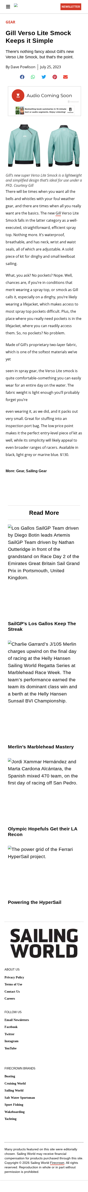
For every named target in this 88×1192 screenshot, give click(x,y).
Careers (10, 998)
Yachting (10, 1119)
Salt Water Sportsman (20, 1097)
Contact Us (12, 991)
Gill (58, 213)
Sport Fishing (14, 1104)
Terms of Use (13, 984)
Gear (10, 22)
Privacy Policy (14, 977)
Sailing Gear (36, 471)
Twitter (9, 1034)
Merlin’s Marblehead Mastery (41, 746)
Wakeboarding (15, 1112)
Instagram (12, 1041)
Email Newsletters (17, 1020)
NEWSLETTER (71, 6)
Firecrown (57, 1163)
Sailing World (14, 1090)
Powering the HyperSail (34, 902)
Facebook (11, 1027)
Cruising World (15, 1083)
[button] (22, 77)
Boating (10, 1076)
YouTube (10, 1048)
